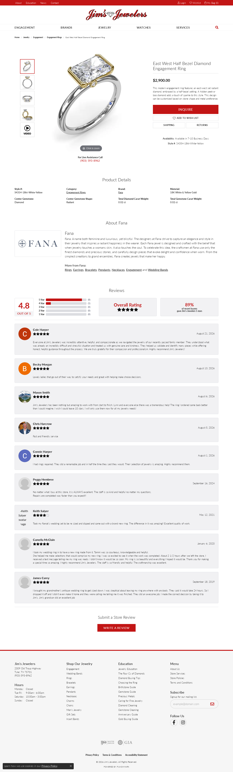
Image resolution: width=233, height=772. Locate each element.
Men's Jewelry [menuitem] (74, 710)
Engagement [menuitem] (72, 669)
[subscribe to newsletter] (212, 704)
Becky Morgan (42, 364)
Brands (66, 27)
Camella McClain (44, 540)
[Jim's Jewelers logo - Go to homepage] (116, 14)
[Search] (217, 27)
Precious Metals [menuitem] (126, 696)
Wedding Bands (158, 270)
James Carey (41, 578)
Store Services (177, 673)
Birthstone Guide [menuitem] (127, 687)
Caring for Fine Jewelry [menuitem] (130, 700)
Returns (202, 125)
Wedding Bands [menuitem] (74, 673)
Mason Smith (41, 392)
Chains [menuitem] (69, 705)
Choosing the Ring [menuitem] (127, 682)
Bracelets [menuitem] (71, 682)
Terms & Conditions (112, 755)
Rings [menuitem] (69, 678)
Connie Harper (42, 451)
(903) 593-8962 (90, 160)
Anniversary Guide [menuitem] (128, 714)
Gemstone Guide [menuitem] (127, 691)
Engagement (25, 27)
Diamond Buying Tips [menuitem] (129, 678)
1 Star (41, 314)
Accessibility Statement (136, 755)
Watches (144, 27)
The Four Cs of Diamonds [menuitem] (131, 673)
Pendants (104, 270)
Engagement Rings (54, 37)
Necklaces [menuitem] (71, 696)
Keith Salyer (41, 511)
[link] (18, 2)
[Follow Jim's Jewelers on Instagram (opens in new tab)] (183, 722)
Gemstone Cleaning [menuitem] (128, 710)
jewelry (26, 37)
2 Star (41, 310)
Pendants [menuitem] (71, 691)
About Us (175, 669)
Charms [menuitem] (70, 700)
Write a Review (116, 628)
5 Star (41, 299)
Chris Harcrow (42, 424)
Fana (120, 192)
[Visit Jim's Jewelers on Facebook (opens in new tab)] (173, 722)
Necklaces (118, 270)
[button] (30, 2)
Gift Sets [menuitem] (71, 714)
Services (183, 27)
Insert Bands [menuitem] (72, 719)
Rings (68, 270)
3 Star (41, 307)
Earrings (78, 270)
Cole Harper (41, 329)
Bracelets (91, 270)
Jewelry (104, 27)
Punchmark (123, 766)
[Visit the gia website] (125, 742)
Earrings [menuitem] (70, 687)
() (89, 299)
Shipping (168, 125)
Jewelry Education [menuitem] (127, 669)
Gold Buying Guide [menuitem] (128, 719)
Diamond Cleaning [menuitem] (127, 705)
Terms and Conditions (181, 682)
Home (17, 37)
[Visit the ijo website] (107, 742)
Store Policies (177, 678)
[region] (91, 98)
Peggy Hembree (43, 479)
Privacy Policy (92, 755)
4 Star (41, 303)
